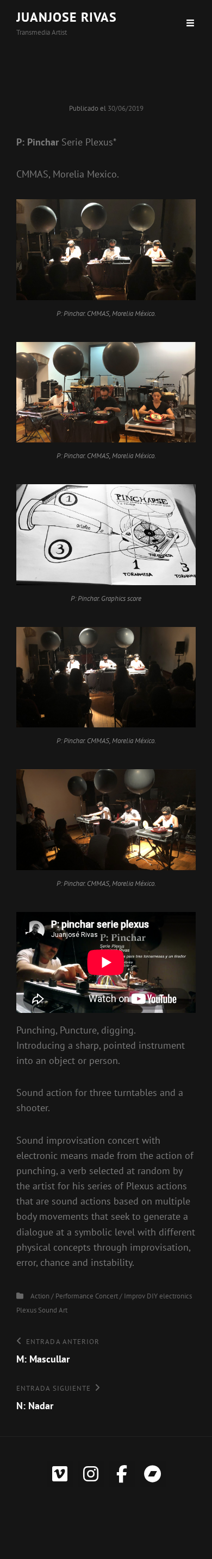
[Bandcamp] (153, 1474)
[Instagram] (91, 1474)
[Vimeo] (60, 1474)
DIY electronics (169, 1296)
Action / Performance (61, 1296)
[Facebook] (122, 1474)
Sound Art (52, 1310)
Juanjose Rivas (66, 17)
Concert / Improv (120, 1296)
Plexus (26, 1310)
